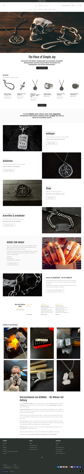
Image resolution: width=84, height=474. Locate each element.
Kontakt (30, 443)
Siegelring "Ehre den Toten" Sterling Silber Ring (74, 94)
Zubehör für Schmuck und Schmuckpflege (10, 451)
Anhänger (4, 449)
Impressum (58, 443)
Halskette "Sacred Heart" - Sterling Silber (61, 94)
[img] (20, 308)
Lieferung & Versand (33, 447)
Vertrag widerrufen (59, 451)
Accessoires (5, 453)
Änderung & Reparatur (33, 445)
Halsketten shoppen (9, 170)
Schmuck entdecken (42, 68)
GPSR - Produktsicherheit (60, 453)
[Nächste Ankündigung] (80, 1)
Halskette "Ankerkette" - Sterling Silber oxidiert (8, 94)
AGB (56, 445)
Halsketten (5, 447)
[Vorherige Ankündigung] (3, 1)
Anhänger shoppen (51, 143)
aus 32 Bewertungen (20, 309)
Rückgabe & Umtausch (33, 449)
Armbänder (5, 443)
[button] (4, 5)
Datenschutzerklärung (60, 447)
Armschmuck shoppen (9, 225)
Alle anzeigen (42, 105)
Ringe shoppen (51, 198)
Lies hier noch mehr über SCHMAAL (55, 291)
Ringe (4, 445)
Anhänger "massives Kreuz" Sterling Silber (21, 94)
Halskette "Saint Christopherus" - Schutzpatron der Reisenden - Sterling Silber (35, 95)
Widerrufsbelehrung (59, 449)
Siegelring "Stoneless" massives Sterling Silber (47, 94)
